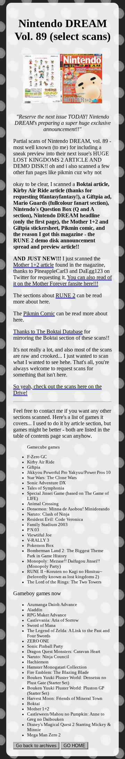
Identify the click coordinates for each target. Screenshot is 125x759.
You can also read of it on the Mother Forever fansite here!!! (62, 280)
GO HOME (74, 745)
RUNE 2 (65, 295)
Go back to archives (36, 745)
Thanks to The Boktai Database (48, 331)
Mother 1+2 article (33, 265)
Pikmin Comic (39, 313)
